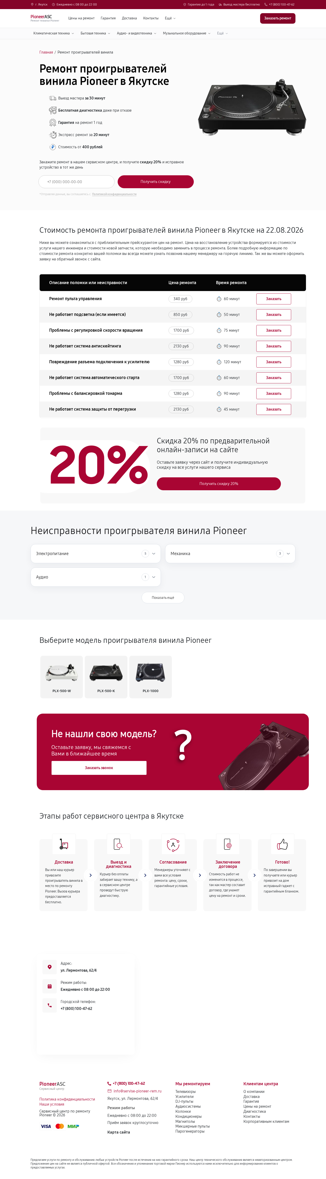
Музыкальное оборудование (184, 33)
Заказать (273, 299)
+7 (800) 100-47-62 (281, 4)
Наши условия (51, 1104)
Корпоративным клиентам (266, 1121)
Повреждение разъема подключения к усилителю (99, 361)
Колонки (183, 1111)
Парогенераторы (190, 1131)
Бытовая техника (93, 33)
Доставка (129, 18)
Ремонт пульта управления (75, 298)
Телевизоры (185, 1091)
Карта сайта (118, 1132)
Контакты (151, 18)
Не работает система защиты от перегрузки (92, 409)
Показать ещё (163, 597)
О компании (253, 1091)
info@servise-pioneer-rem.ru (138, 1091)
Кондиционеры (188, 1116)
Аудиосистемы (188, 1106)
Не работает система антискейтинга (85, 346)
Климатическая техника (51, 33)
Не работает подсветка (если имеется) (87, 314)
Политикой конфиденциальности (114, 194)
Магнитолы (185, 1121)
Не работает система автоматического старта (94, 377)
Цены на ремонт (81, 18)
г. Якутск (41, 4)
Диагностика (254, 1111)
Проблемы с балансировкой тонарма (85, 393)
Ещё (168, 18)
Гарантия (108, 18)
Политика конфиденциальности (67, 1099)
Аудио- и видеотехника (134, 33)
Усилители (184, 1096)
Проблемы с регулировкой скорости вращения (96, 330)
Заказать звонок (99, 768)
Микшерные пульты (192, 1126)
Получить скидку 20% (219, 483)
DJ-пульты (184, 1101)
